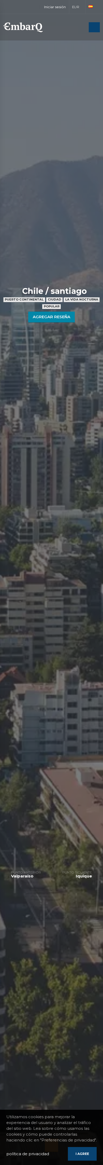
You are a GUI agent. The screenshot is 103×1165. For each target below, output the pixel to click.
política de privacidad (27, 1153)
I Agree (82, 1154)
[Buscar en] (83, 27)
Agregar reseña (51, 316)
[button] (77, 7)
